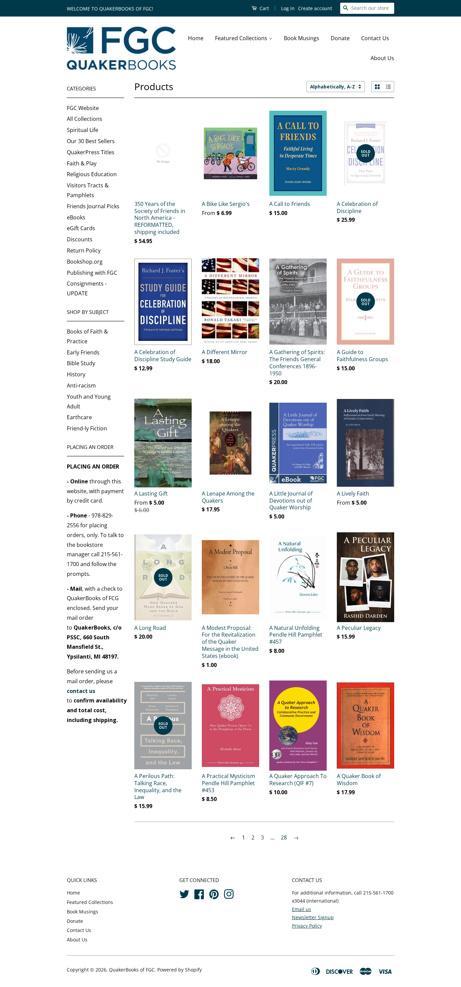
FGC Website (83, 108)
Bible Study (81, 363)
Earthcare (79, 417)
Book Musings (301, 38)
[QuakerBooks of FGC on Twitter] (184, 893)
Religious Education (92, 174)
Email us (301, 909)
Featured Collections (242, 38)
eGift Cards (81, 228)
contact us (81, 691)
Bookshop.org (85, 261)
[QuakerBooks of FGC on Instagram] (229, 893)
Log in (288, 8)
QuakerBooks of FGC (132, 969)
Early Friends (83, 352)
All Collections (84, 119)
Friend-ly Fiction (87, 428)
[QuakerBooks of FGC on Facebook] (199, 893)
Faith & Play (82, 163)
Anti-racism (81, 385)
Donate (340, 38)
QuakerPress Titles (90, 152)
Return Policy (84, 250)
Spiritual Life (82, 130)
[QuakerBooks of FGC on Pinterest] (214, 893)
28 (284, 837)
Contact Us (375, 38)
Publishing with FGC (92, 272)
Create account (315, 8)
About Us (382, 58)
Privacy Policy (307, 926)
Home (196, 38)
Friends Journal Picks (93, 206)
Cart (263, 8)
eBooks (76, 217)
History (76, 374)
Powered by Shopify (179, 969)
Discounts (79, 239)
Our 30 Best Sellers (91, 141)
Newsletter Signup (313, 917)
